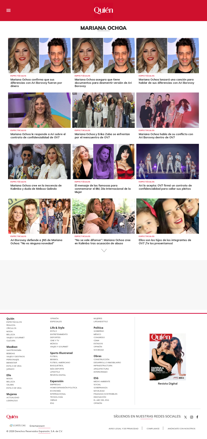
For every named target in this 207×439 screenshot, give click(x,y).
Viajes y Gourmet (15, 337)
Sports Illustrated (61, 353)
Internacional (58, 394)
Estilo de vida (14, 388)
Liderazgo (12, 400)
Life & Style (57, 327)
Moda (9, 331)
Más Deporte (57, 369)
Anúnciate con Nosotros (181, 428)
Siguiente (103, 250)
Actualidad (12, 397)
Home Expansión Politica (63, 387)
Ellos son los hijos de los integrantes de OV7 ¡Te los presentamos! (165, 241)
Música (54, 343)
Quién (10, 318)
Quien (185, 417)
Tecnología (56, 397)
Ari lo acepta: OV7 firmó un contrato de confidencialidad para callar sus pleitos (165, 187)
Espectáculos (18, 76)
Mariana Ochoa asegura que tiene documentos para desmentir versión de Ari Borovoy (103, 83)
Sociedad (99, 350)
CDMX (96, 340)
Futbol (54, 356)
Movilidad (99, 391)
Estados (98, 343)
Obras (53, 400)
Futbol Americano (60, 362)
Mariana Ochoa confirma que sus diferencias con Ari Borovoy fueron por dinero (36, 83)
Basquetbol (57, 365)
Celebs (10, 384)
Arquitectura (101, 369)
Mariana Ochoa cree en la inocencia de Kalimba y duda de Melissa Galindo (36, 187)
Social (97, 384)
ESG (52, 403)
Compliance (153, 428)
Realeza (10, 325)
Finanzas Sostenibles (105, 394)
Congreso (99, 337)
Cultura (10, 340)
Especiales (56, 321)
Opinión (54, 318)
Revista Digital (58, 375)
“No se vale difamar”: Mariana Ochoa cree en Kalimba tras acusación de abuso (103, 241)
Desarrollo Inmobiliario (107, 362)
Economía (55, 391)
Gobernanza (101, 387)
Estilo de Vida (14, 366)
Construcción (101, 359)
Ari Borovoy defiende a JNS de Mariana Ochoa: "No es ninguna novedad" (36, 241)
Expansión (57, 381)
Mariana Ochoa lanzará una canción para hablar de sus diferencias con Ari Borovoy (166, 81)
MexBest (11, 347)
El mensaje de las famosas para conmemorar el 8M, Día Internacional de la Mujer (103, 189)
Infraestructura (103, 365)
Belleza (10, 334)
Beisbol (54, 359)
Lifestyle (55, 372)
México (97, 334)
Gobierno (99, 331)
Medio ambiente (102, 381)
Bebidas (10, 353)
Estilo (53, 331)
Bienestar (11, 362)
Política (98, 327)
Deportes (55, 337)
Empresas (55, 384)
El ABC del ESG (101, 400)
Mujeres (11, 394)
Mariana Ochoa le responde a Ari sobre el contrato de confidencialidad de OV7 (38, 135)
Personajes (12, 359)
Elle (8, 375)
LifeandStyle (101, 321)
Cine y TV (54, 340)
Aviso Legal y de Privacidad (123, 428)
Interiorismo (101, 372)
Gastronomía (13, 350)
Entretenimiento (59, 334)
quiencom (194, 416)
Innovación (100, 397)
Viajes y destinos (15, 356)
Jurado (10, 369)
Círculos (11, 328)
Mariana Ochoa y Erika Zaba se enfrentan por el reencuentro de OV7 (102, 135)
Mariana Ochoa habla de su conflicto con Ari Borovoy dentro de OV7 (166, 135)
